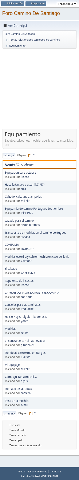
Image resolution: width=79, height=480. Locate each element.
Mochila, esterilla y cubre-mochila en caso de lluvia (37, 257)
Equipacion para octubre (20, 172)
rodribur (26, 297)
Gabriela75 (28, 273)
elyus (24, 381)
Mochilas (10, 329)
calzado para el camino (19, 221)
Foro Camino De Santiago (31, 13)
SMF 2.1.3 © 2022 (30, 476)
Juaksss (25, 357)
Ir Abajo (9, 155)
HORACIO (27, 249)
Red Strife (27, 309)
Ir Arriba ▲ (56, 471)
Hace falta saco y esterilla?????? (25, 184)
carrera (26, 393)
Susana (25, 237)
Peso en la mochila (16, 401)
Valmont (26, 261)
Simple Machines (49, 476)
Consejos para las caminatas (22, 305)
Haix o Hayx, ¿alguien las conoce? (26, 317)
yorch (24, 321)
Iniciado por (25, 164)
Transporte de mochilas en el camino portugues (35, 233)
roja (23, 189)
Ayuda (21, 471)
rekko (24, 333)
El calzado (11, 269)
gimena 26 (28, 345)
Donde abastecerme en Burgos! (25, 353)
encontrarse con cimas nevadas (25, 341)
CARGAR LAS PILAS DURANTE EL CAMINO (32, 293)
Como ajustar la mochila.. (21, 377)
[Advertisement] (39, 88)
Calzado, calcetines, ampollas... (24, 196)
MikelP (25, 201)
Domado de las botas (18, 389)
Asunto (10, 164)
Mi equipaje (12, 365)
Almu (24, 405)
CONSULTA (12, 245)
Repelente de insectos (19, 281)
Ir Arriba (9, 413)
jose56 (25, 177)
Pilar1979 (27, 213)
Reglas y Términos (37, 471)
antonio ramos (30, 225)
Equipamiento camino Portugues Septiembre (34, 209)
